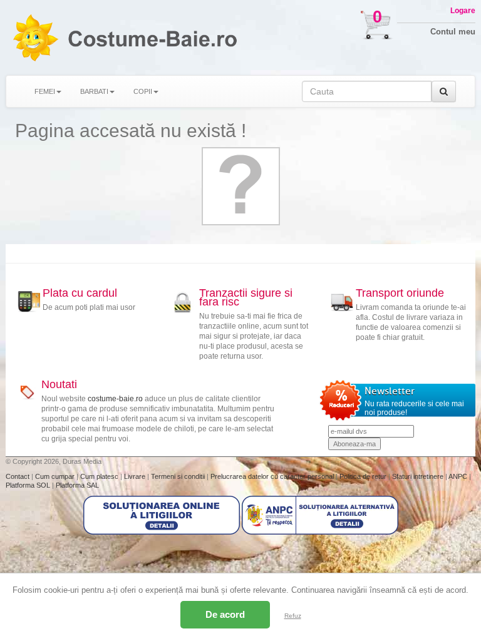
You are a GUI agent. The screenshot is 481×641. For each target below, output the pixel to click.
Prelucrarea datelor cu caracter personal (273, 476)
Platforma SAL (77, 485)
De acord (225, 614)
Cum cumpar (55, 476)
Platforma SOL (28, 485)
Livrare (135, 476)
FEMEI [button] (44, 91)
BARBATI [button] (94, 91)
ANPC (457, 476)
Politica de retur (363, 476)
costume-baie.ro (115, 398)
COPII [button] (142, 91)
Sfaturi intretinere (418, 476)
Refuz (292, 615)
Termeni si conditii (179, 476)
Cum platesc (100, 476)
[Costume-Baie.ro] (35, 38)
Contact (18, 476)
